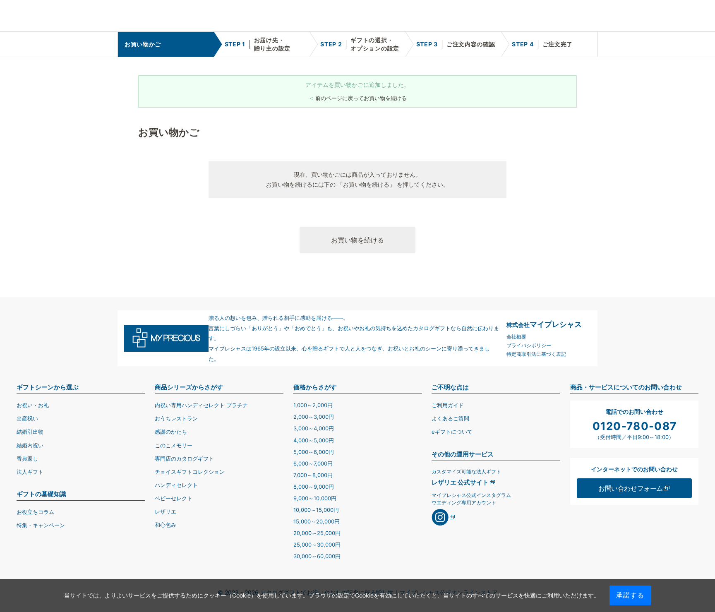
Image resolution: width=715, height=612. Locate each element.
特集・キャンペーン (41, 525)
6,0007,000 (313, 463)
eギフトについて (452, 431)
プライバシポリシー (528, 345)
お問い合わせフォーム (630, 488)
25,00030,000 (317, 544)
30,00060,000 (317, 556)
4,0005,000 (313, 440)
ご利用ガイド (448, 405)
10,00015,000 (316, 509)
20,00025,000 (317, 533)
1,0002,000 (313, 405)
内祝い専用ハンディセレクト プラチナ (201, 405)
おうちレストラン (176, 418)
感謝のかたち (171, 431)
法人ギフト (30, 471)
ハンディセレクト (176, 485)
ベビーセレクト (173, 498)
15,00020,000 (316, 521)
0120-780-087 (635, 426)
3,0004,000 (313, 428)
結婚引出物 (30, 431)
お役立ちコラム (35, 512)
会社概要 (516, 337)
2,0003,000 (313, 416)
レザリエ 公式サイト (460, 482)
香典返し (27, 458)
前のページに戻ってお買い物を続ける (361, 98)
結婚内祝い (30, 445)
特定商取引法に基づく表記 (536, 354)
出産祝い (27, 418)
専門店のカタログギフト (184, 458)
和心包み (165, 524)
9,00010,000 (314, 498)
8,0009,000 (313, 486)
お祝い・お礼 (33, 405)
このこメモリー (173, 445)
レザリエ (165, 511)
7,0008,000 (313, 475)
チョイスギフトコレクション (190, 471)
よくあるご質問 (450, 418)
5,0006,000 (313, 452)
